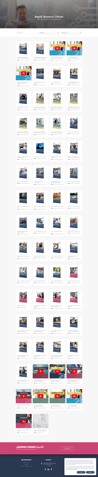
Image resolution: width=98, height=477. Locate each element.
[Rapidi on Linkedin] (48, 469)
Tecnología (26, 464)
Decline (90, 472)
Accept (81, 472)
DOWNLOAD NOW (23, 51)
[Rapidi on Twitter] (45, 469)
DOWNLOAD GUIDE (23, 250)
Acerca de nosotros (26, 462)
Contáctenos (49, 465)
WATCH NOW (57, 51)
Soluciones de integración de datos (26, 466)
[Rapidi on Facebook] (51, 469)
